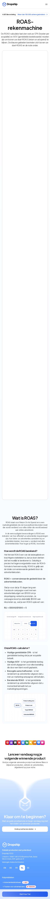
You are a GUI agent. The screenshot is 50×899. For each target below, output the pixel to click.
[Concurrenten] (31, 742)
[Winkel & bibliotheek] (15, 742)
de (10, 868)
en (5, 868)
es (28, 868)
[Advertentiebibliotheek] (23, 742)
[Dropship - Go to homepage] (9, 4)
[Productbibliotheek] (27, 742)
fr (16, 868)
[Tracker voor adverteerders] (19, 742)
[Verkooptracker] (7, 742)
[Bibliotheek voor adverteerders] (34, 742)
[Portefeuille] (11, 742)
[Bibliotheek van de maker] (42, 742)
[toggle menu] (46, 4)
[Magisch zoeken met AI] (38, 742)
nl (22, 868)
